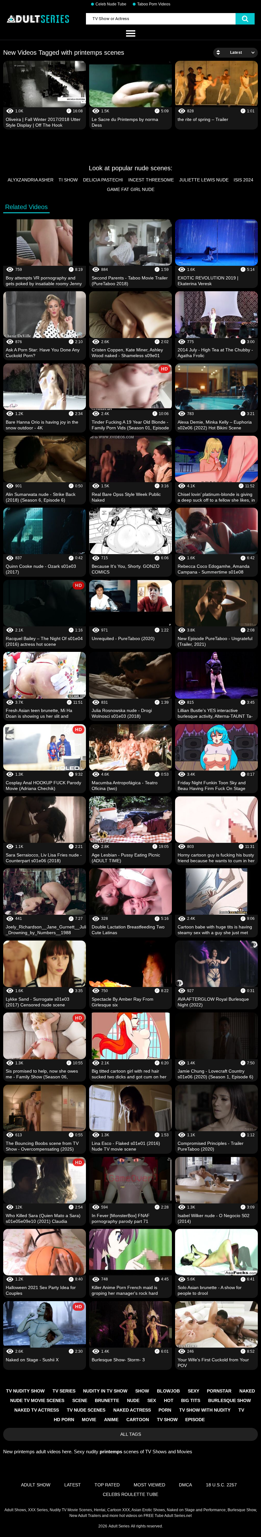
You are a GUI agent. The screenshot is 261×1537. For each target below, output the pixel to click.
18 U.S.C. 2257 (221, 1484)
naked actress (132, 1410)
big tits (190, 1400)
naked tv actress (36, 1410)
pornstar (219, 1390)
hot (168, 1400)
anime (111, 1419)
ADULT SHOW (35, 1484)
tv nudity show (25, 1390)
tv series (64, 1390)
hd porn (64, 1419)
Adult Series (119, 1526)
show (142, 1390)
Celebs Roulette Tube (130, 1494)
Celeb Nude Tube (110, 4)
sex (151, 1400)
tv (241, 1410)
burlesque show (229, 1400)
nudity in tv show (105, 1390)
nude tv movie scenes (37, 1400)
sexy (193, 1390)
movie (89, 1419)
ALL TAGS (130, 1434)
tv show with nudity (204, 1410)
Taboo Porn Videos (153, 4)
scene (79, 1400)
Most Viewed (149, 1484)
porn (165, 1410)
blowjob (168, 1390)
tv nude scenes (86, 1410)
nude (133, 1400)
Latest (72, 1484)
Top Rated (107, 1484)
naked (247, 1390)
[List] (130, 34)
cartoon (137, 1419)
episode (195, 1419)
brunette (107, 1400)
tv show (167, 1419)
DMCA (185, 1484)
